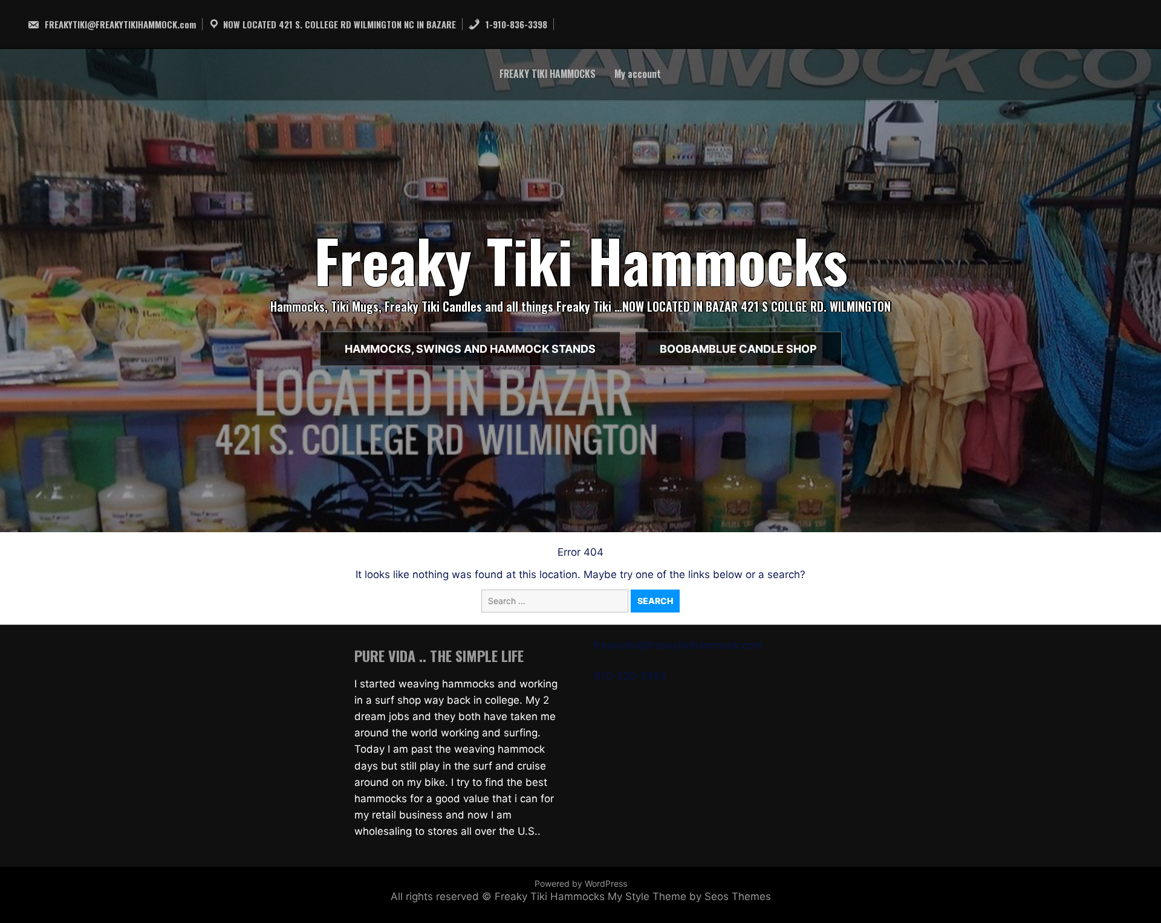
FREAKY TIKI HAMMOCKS (547, 73)
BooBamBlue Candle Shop (738, 349)
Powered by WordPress (581, 883)
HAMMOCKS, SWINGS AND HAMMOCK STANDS (470, 349)
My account (637, 73)
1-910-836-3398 (515, 24)
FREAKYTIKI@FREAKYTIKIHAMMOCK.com (119, 24)
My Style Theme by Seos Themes (689, 896)
